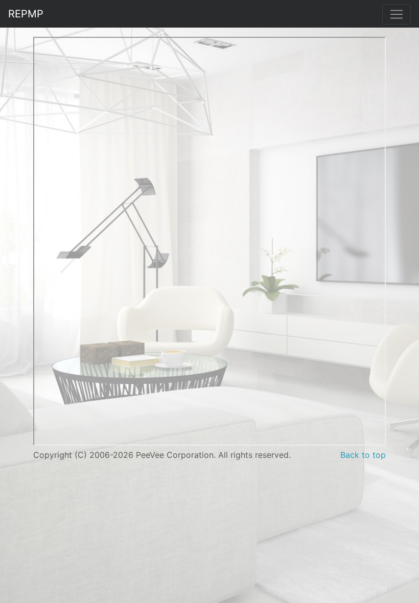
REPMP (25, 14)
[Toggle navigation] (396, 14)
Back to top (363, 455)
